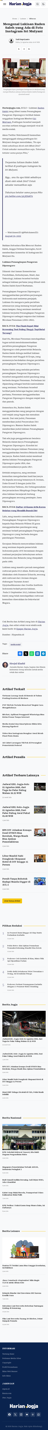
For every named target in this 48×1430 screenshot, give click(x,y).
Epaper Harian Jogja (27, 629)
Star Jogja (6, 1398)
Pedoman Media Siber (11, 1358)
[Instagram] (21, 1414)
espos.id (6, 1389)
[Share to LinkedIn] (37, 653)
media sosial (16, 644)
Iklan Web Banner (9, 1371)
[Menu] (4, 4)
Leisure (23, 19)
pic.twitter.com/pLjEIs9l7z (19, 196)
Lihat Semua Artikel (12, 901)
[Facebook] (9, 1414)
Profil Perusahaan (10, 1367)
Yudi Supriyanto (23, 39)
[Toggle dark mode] (43, 4)
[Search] (37, 4)
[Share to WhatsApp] (31, 653)
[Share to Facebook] (20, 653)
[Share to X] (26, 653)
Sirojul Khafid (17, 663)
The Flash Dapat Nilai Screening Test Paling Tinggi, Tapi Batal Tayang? (23, 329)
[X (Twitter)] (15, 1414)
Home (14, 19)
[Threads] (32, 1414)
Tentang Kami (8, 1354)
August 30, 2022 (13, 236)
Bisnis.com (6, 1393)
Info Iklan (6, 1376)
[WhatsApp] (38, 1414)
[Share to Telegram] (43, 653)
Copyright (6, 1363)
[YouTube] (27, 1414)
